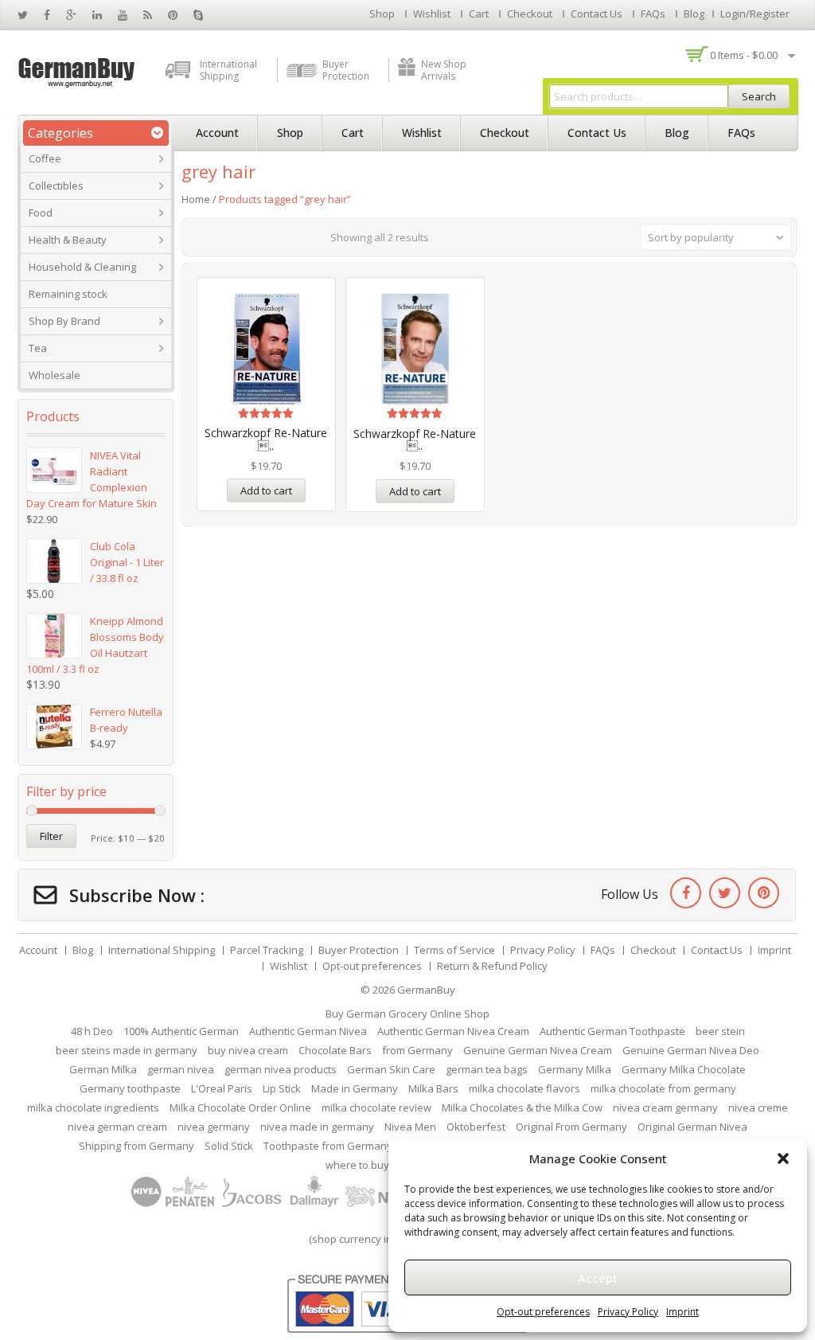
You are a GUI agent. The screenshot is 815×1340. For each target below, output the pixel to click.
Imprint (682, 1312)
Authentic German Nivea (308, 1031)
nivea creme (758, 1107)
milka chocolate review (376, 1107)
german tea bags (487, 1069)
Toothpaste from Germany (327, 1146)
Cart (479, 13)
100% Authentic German (181, 1031)
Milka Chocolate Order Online (240, 1107)
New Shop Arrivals (443, 70)
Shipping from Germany (136, 1146)
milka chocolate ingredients (93, 1107)
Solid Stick (229, 1146)
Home (195, 199)
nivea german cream (117, 1126)
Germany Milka (574, 1069)
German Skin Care (391, 1069)
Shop (382, 13)
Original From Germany (571, 1126)
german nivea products (280, 1069)
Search (759, 96)
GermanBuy (426, 990)
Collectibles (56, 185)
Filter (51, 836)
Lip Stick (282, 1088)
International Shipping (228, 70)
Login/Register (755, 13)
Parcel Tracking (266, 950)
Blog (694, 13)
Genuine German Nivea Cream (537, 1050)
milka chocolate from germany (663, 1088)
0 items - (744, 55)
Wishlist (431, 13)
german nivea (180, 1069)
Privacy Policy (628, 1312)
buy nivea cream (248, 1050)
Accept (598, 1278)
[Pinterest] (763, 892)
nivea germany (213, 1126)
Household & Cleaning (82, 267)
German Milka (103, 1069)
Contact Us (596, 13)
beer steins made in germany (126, 1050)
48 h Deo (92, 1031)
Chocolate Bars (335, 1050)
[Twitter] (724, 892)
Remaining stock (68, 294)
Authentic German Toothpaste (612, 1031)
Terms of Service (454, 950)
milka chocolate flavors (524, 1088)
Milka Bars (433, 1088)
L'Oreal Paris (221, 1088)
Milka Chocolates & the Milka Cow (522, 1107)
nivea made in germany (317, 1126)
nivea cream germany (665, 1107)
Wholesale (54, 375)
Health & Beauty (68, 239)
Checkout (529, 13)
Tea (38, 348)
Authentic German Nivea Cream (453, 1031)
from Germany (417, 1050)
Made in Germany (354, 1088)
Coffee (45, 158)
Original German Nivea (692, 1126)
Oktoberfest (475, 1126)
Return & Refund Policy (492, 966)
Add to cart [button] (266, 490)
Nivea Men (410, 1126)
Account (217, 132)
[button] (783, 1158)
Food (41, 212)
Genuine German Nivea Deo (690, 1050)
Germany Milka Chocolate (684, 1069)
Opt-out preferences (543, 1312)
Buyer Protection (345, 70)
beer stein (720, 1031)
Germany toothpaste (130, 1088)
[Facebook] (685, 892)
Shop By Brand (64, 321)
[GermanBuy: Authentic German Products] (77, 71)
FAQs (653, 13)
